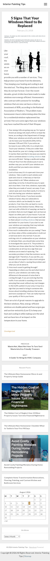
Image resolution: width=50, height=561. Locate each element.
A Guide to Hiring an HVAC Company (25, 356)
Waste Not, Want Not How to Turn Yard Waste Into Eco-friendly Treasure (25, 346)
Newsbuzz (33, 547)
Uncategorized (9, 331)
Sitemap (27, 556)
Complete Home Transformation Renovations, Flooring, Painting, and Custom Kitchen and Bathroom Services (24, 480)
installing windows (34, 156)
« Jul (5, 521)
